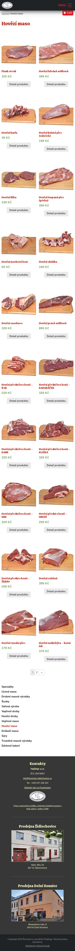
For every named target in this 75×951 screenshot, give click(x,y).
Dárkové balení (11, 745)
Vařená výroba (10, 706)
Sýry (4, 735)
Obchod (5, 13)
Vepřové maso (10, 721)
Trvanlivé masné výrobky (17, 740)
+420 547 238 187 (39, 783)
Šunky (5, 701)
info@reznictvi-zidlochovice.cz (37, 778)
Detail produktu (18, 84)
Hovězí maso (9, 725)
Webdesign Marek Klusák (37, 946)
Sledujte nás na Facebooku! (37, 787)
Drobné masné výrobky (16, 696)
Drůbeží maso (10, 730)
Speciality (7, 686)
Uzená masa (9, 691)
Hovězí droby (10, 716)
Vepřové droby (10, 711)
